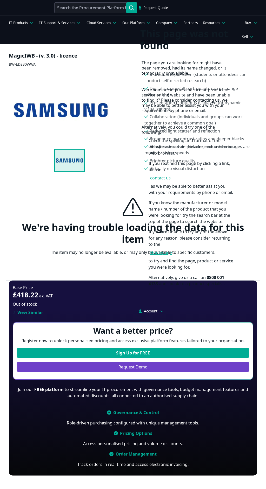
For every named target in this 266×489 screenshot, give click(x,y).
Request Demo (133, 367)
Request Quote (155, 7)
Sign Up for (133, 353)
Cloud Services (99, 22)
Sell (245, 36)
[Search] (131, 7)
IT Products (18, 22)
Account (150, 311)
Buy (248, 22)
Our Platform (133, 22)
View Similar (30, 312)
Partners (190, 22)
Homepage (161, 252)
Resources (211, 22)
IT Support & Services (57, 22)
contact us (160, 178)
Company (164, 22)
